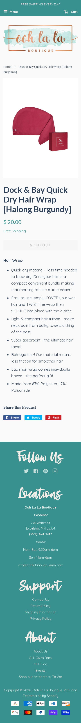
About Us (40, 651)
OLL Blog (40, 664)
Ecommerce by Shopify (40, 696)
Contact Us (40, 600)
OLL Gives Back (40, 658)
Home (7, 66)
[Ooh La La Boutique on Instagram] (54, 472)
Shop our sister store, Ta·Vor (40, 677)
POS (67, 690)
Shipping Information (40, 612)
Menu (13, 12)
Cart (74, 12)
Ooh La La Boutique (47, 690)
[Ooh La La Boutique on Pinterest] (45, 472)
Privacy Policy (40, 619)
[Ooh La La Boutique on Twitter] (26, 472)
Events (40, 671)
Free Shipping (14, 231)
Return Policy (40, 606)
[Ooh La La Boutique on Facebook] (35, 472)
